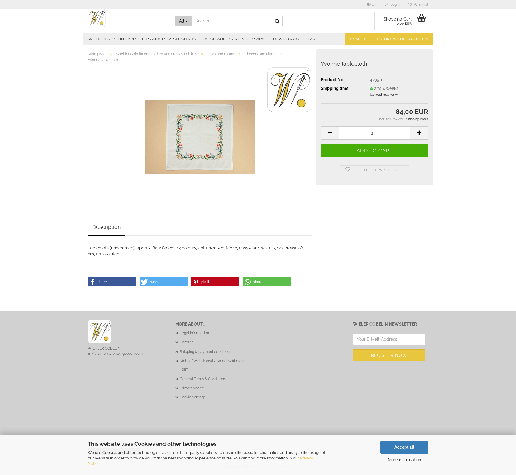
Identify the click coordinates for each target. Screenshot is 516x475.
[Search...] (277, 21)
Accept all (404, 447)
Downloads (286, 39)
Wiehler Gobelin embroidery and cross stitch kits (142, 39)
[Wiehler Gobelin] (127, 18)
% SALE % (357, 39)
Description (106, 227)
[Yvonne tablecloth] (200, 134)
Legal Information (194, 333)
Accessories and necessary (234, 39)
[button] (372, 4)
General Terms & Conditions (203, 379)
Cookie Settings (192, 397)
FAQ (312, 39)
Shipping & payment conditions (205, 352)
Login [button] (394, 4)
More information (404, 459)
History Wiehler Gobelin (401, 39)
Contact (186, 342)
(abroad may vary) (384, 95)
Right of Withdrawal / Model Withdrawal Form (214, 365)
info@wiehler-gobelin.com (121, 353)
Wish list (420, 4)
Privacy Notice (192, 388)
